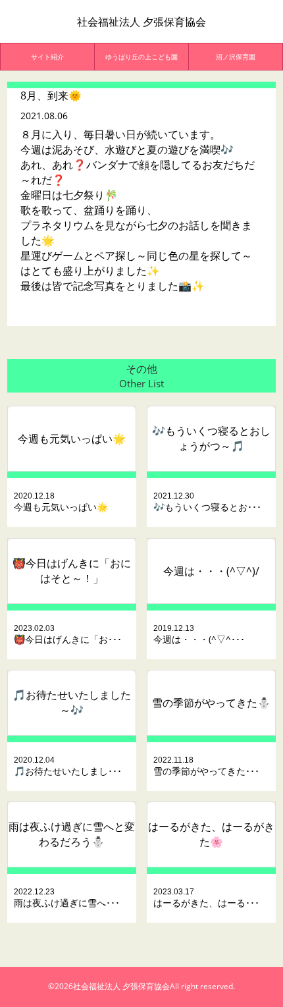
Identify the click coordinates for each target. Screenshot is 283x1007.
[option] (48, 56)
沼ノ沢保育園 (235, 56)
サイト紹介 (47, 56)
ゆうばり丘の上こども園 (141, 56)
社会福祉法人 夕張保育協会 (141, 21)
